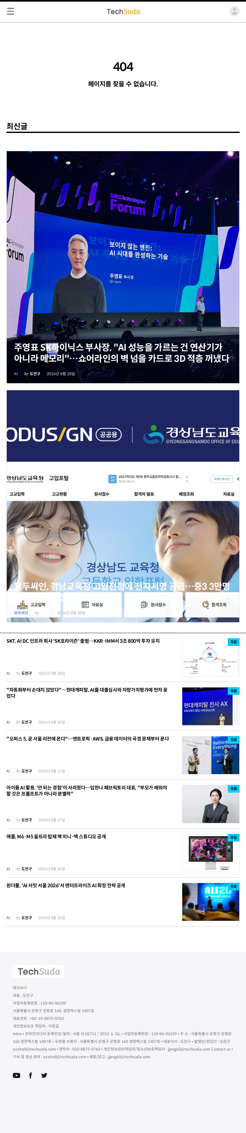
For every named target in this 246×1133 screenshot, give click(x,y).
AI (16, 373)
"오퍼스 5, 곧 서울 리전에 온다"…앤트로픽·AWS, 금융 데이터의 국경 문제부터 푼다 (87, 739)
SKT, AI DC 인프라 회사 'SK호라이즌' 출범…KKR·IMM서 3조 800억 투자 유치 (83, 641)
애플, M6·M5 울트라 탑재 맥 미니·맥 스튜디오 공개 (56, 837)
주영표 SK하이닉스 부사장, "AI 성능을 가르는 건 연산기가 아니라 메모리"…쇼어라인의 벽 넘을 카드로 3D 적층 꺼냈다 (121, 353)
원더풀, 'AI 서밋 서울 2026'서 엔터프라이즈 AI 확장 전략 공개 (65, 885)
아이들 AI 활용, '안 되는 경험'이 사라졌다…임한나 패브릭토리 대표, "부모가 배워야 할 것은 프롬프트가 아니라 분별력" (86, 791)
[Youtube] (16, 1075)
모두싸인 (21, 612)
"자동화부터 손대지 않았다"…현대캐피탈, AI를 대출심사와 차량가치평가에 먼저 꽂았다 (87, 693)
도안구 (35, 373)
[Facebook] (30, 1075)
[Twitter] (44, 1075)
